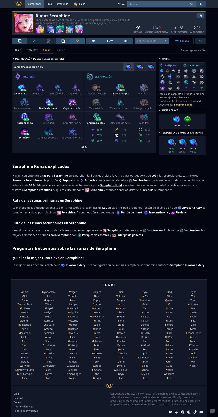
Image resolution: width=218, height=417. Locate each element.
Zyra (145, 292)
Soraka (24, 353)
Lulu (121, 328)
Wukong (73, 345)
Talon (97, 345)
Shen (97, 357)
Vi (169, 304)
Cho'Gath (49, 324)
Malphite (73, 312)
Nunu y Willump (24, 369)
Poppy (96, 300)
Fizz (121, 292)
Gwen (193, 328)
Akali (97, 324)
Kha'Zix (121, 341)
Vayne (72, 357)
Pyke (193, 292)
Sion (24, 345)
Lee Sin (73, 353)
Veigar (73, 292)
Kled (169, 292)
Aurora (193, 337)
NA (94, 41)
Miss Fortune (24, 374)
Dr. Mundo (49, 345)
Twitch (48, 316)
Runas (46, 50)
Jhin (145, 341)
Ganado (184, 41)
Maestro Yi (25, 333)
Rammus (49, 333)
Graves (97, 378)
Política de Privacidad (26, 410)
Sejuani (121, 316)
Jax (48, 296)
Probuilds (32, 50)
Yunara (193, 312)
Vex (193, 296)
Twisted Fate (25, 304)
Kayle (25, 328)
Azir (169, 316)
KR (125, 41)
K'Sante (193, 345)
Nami (169, 312)
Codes (17, 402)
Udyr (97, 296)
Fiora (121, 320)
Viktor (121, 312)
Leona (97, 337)
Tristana (24, 361)
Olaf (24, 296)
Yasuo (145, 312)
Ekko (169, 296)
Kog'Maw (97, 353)
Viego (145, 365)
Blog (16, 393)
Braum (145, 337)
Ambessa (193, 304)
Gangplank (49, 365)
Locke (193, 316)
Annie (24, 292)
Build (18, 50)
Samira (169, 324)
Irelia (49, 357)
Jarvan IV (73, 333)
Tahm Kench (145, 357)
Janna (48, 361)
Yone (193, 300)
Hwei (193, 361)
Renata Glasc (193, 333)
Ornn (169, 361)
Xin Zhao (25, 308)
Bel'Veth (145, 333)
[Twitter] (170, 412)
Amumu (48, 328)
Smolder (193, 349)
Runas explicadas (191, 50)
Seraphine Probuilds (38, 190)
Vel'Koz (145, 316)
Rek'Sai (169, 337)
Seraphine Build (183, 104)
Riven (97, 349)
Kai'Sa (145, 296)
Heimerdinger (73, 374)
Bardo (169, 349)
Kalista (169, 345)
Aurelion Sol (121, 369)
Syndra (121, 365)
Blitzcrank (73, 308)
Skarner (72, 369)
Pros (49, 3)
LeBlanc (24, 316)
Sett (193, 320)
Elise (72, 337)
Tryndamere (49, 292)
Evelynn (48, 312)
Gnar (145, 304)
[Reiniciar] (200, 41)
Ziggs (121, 324)
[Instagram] (189, 412)
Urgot (24, 312)
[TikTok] (195, 412)
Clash (82, 3)
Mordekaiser (97, 316)
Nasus (72, 378)
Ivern (169, 341)
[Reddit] (177, 412)
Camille (145, 324)
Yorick (97, 320)
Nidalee (96, 292)
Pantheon (97, 308)
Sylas (169, 365)
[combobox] (152, 41)
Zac (145, 308)
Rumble (72, 361)
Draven (121, 333)
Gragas (97, 304)
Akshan (145, 328)
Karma (48, 374)
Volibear (121, 296)
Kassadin (49, 353)
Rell (169, 378)
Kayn (121, 374)
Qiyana (169, 300)
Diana (121, 357)
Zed (145, 378)
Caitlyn (73, 304)
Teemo (24, 357)
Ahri (97, 374)
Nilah (193, 341)
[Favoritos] (200, 15)
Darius (121, 345)
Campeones (34, 3)
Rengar (121, 300)
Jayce (121, 349)
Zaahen (193, 357)
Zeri (145, 349)
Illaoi (169, 333)
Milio (193, 353)
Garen (97, 333)
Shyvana (97, 369)
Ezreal (97, 312)
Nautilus (121, 308)
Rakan (169, 353)
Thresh (169, 328)
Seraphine (145, 300)
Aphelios (169, 374)
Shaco (48, 341)
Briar (145, 361)
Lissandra (121, 353)
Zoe (121, 378)
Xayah (169, 357)
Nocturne (72, 320)
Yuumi (169, 320)
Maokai (73, 324)
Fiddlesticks (24, 324)
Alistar (24, 337)
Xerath (97, 365)
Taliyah (145, 320)
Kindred (145, 345)
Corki (49, 369)
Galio (25, 300)
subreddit (146, 190)
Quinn (121, 361)
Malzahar (97, 341)
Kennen (96, 328)
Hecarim (121, 337)
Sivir (24, 349)
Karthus (48, 320)
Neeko (169, 369)
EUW (110, 41)
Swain (72, 300)
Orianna (72, 341)
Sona (49, 349)
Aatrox (169, 308)
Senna (145, 369)
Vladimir (24, 320)
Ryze (24, 341)
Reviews (18, 398)
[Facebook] (183, 412)
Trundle (72, 296)
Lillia (193, 324)
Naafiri (193, 365)
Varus (121, 304)
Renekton (72, 328)
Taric (49, 378)
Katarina (73, 316)
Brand (72, 349)
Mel (193, 308)
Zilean (48, 304)
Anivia (48, 337)
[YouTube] (201, 412)
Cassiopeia (73, 365)
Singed (49, 308)
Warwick (24, 365)
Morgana (49, 300)
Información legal (24, 406)
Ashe (25, 378)
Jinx (145, 353)
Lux (97, 361)
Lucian (145, 374)
